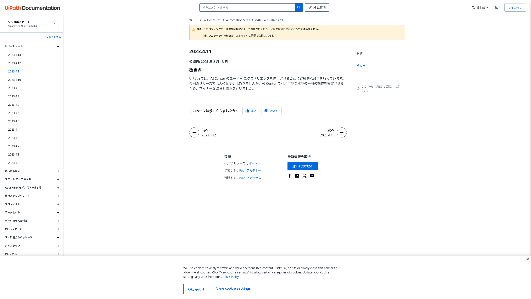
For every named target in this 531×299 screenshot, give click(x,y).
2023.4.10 (14, 79)
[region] (265, 277)
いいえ (271, 111)
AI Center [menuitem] (210, 20)
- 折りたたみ (54, 37)
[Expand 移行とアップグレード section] (58, 196)
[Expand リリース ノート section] (58, 46)
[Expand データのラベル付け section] (58, 221)
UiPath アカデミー (249, 170)
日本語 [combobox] (478, 7)
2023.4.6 (13, 113)
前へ (205, 130)
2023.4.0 (13, 163)
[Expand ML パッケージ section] (58, 229)
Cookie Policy (230, 276)
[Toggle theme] (496, 7)
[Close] (527, 259)
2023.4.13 (14, 55)
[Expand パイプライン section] (58, 246)
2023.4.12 (14, 63)
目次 (360, 53)
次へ (331, 130)
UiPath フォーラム (249, 177)
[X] (304, 176)
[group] (235, 111)
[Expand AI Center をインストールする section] (58, 188)
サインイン (515, 7)
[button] (32, 71)
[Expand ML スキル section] (58, 254)
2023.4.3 (13, 138)
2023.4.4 (13, 129)
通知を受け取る (302, 166)
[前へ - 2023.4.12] (194, 132)
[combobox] (248, 7)
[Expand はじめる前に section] (58, 171)
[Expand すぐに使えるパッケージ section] (58, 237)
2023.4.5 (13, 121)
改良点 (195, 70)
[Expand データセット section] (58, 212)
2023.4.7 (13, 104)
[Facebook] (289, 176)
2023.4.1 (13, 154)
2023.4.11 (276, 20)
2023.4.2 (13, 146)
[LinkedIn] (297, 176)
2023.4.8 (13, 96)
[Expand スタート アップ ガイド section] (58, 179)
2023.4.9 (13, 88)
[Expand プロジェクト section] (58, 204)
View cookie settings (233, 288)
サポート (252, 163)
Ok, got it (196, 289)
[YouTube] (312, 176)
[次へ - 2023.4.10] (342, 132)
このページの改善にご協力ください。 (380, 88)
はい (250, 111)
